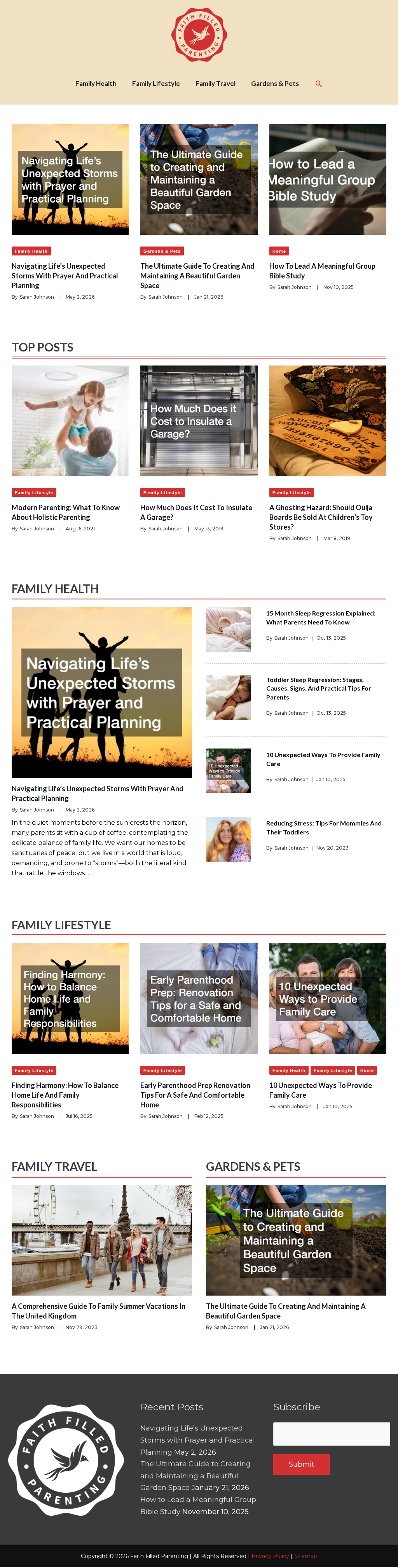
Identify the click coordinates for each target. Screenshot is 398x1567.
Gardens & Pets (162, 251)
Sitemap (305, 1556)
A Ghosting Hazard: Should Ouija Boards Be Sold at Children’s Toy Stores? (321, 517)
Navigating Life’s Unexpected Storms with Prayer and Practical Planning (65, 276)
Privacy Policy (270, 1556)
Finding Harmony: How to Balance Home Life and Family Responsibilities (65, 1095)
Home (279, 251)
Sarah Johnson (37, 297)
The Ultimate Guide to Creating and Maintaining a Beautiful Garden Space (197, 276)
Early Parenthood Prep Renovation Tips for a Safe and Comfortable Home (195, 1095)
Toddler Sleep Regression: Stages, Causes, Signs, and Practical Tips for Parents (318, 688)
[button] (318, 83)
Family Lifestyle (34, 492)
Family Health (31, 251)
